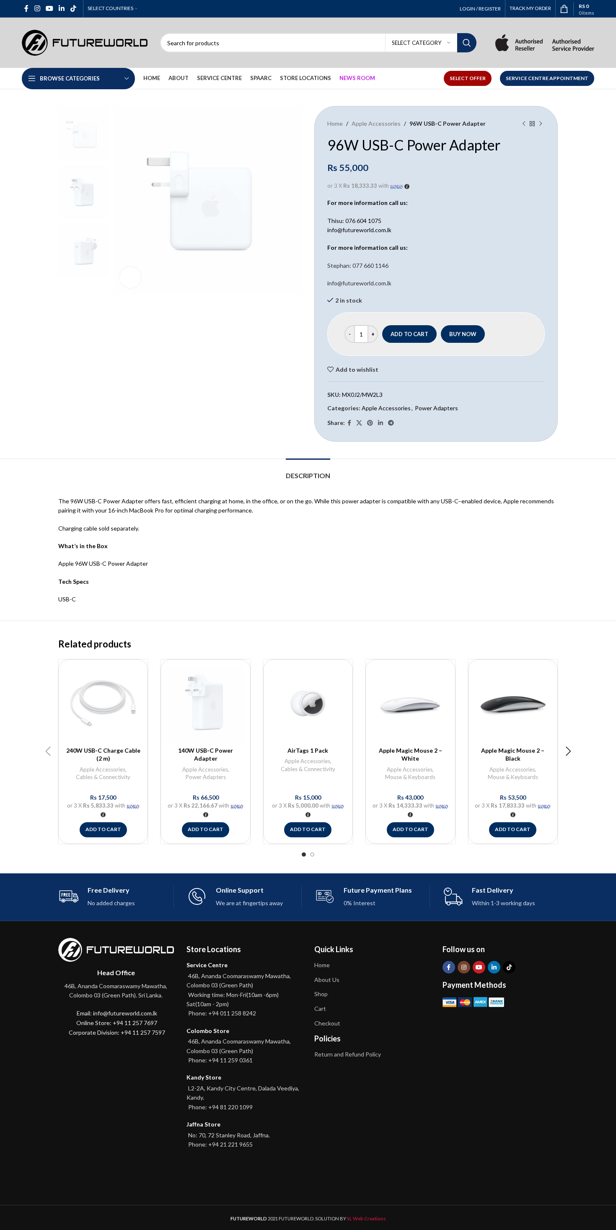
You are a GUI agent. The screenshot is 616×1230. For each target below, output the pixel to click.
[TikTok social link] (73, 8)
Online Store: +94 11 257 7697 (116, 1022)
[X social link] (359, 423)
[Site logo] (85, 42)
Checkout (327, 1023)
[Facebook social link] (26, 8)
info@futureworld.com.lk (359, 283)
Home (335, 123)
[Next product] (540, 123)
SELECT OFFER (468, 78)
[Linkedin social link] (61, 8)
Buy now (462, 334)
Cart (320, 1008)
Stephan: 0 (357, 265)
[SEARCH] (466, 42)
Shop (321, 993)
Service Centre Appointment (547, 78)
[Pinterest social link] (370, 423)
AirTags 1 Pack (307, 750)
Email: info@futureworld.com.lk (117, 1013)
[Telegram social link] (391, 423)
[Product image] (103, 704)
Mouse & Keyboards (410, 777)
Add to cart (409, 334)
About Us (326, 979)
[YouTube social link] (49, 8)
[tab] (308, 471)
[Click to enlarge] (130, 277)
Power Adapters (436, 408)
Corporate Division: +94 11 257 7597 (117, 1032)
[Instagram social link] (37, 8)
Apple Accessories (376, 123)
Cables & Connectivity (103, 777)
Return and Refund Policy (347, 1054)
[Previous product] (524, 123)
